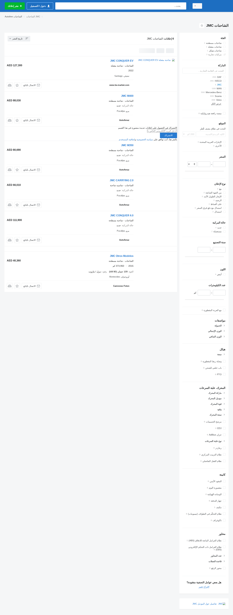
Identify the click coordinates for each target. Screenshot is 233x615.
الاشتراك (168, 135)
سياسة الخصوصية (144, 139)
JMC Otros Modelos (121, 256)
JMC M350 (127, 145)
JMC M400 (127, 96)
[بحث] (183, 6)
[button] (17, 85)
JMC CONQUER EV (121, 60)
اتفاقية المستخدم (127, 139)
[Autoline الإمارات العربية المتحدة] (217, 6)
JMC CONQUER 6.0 (121, 215)
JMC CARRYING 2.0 (121, 180)
